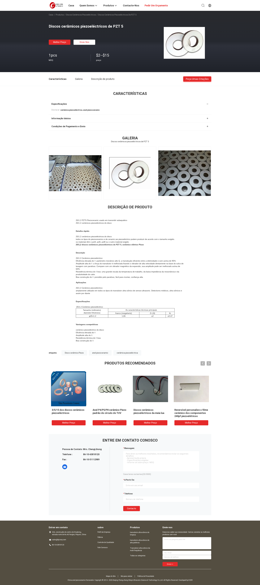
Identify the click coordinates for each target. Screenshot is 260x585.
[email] (64, 466)
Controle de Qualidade (106, 542)
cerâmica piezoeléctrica (127, 353)
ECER (190, 580)
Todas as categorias (137, 556)
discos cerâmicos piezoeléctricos (81, 15)
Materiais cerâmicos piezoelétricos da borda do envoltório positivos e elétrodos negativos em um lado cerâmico (189, 416)
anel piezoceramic (100, 353)
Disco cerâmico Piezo (74, 353)
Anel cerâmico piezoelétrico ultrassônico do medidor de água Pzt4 (149, 413)
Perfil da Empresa (104, 532)
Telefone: (128, 494)
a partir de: (129, 480)
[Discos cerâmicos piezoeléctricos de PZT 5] (184, 43)
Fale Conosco (103, 547)
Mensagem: (129, 448)
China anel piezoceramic (77, 580)
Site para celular (126, 576)
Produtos (60, 15)
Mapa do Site (111, 576)
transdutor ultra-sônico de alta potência (139, 541)
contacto (131, 508)
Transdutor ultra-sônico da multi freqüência (140, 549)
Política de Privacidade (145, 576)
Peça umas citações (197, 78)
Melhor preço (59, 42)
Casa (51, 15)
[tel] (72, 466)
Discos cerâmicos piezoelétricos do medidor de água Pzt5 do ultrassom (109, 413)
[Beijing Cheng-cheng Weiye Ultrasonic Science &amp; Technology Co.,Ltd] (56, 5)
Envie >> (170, 564)
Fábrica (100, 537)
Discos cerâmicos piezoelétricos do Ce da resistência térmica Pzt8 (65, 413)
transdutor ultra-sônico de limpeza (139, 533)
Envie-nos (84, 42)
